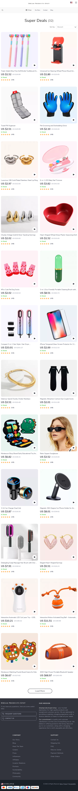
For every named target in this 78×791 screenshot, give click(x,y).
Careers (15, 750)
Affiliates (16, 760)
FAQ (52, 746)
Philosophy (16, 773)
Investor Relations (19, 763)
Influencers (16, 756)
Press (15, 753)
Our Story (37, 10)
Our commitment (45, 719)
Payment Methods (57, 753)
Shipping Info (55, 743)
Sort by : (52, 27)
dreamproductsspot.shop (47, 708)
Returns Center (56, 750)
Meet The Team (18, 746)
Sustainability (17, 770)
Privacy (65, 784)
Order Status (55, 756)
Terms (61, 784)
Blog (51, 10)
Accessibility (72, 784)
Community (17, 776)
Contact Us (54, 740)
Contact (45, 10)
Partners (16, 766)
